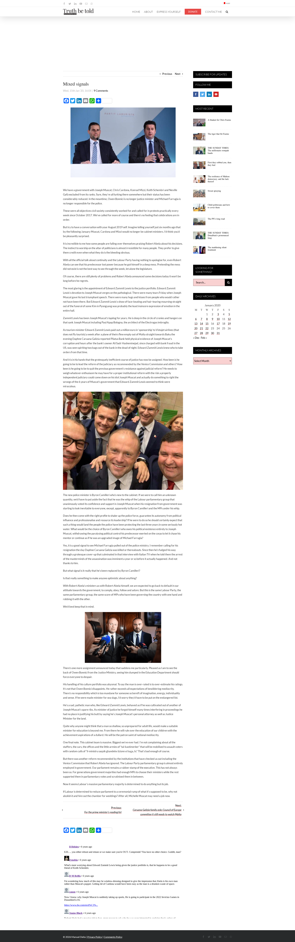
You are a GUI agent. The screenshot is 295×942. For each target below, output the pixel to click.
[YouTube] (216, 94)
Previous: (103, 810)
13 (195, 323)
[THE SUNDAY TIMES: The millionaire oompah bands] (199, 151)
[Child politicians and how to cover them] (199, 208)
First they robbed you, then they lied (219, 163)
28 (201, 333)
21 (201, 328)
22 (206, 328)
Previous (167, 73)
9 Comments (101, 90)
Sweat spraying (214, 190)
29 (206, 333)
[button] (227, 11)
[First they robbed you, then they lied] (199, 166)
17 (218, 323)
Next (177, 73)
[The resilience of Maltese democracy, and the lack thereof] (199, 180)
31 (218, 333)
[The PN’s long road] (199, 222)
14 (201, 323)
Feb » (204, 337)
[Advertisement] (147, 39)
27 (195, 333)
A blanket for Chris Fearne (219, 119)
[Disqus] (123, 879)
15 (206, 323)
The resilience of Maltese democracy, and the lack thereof (219, 179)
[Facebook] (195, 94)
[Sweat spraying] (199, 194)
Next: (157, 810)
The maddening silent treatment (217, 248)
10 (218, 319)
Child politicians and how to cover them (219, 206)
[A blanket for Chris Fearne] (199, 124)
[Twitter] (202, 94)
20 (195, 328)
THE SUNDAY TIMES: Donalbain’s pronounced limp (218, 235)
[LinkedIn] (209, 94)
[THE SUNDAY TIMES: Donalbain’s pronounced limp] (199, 236)
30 (212, 333)
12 (229, 319)
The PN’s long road (216, 218)
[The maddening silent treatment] (199, 251)
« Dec (196, 337)
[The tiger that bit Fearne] (199, 137)
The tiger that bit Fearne (218, 133)
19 (229, 323)
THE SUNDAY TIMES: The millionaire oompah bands (218, 150)
